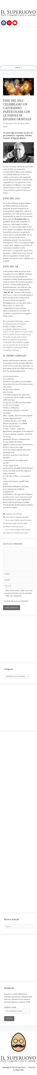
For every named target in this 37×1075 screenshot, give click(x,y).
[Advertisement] (18, 46)
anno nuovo (10, 517)
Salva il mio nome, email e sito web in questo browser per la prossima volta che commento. (18, 593)
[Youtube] (14, 22)
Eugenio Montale (22, 517)
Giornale (8, 514)
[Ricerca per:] (18, 926)
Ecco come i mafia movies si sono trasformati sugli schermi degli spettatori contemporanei (17, 523)
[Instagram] (9, 22)
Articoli (17, 68)
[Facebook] (3, 22)
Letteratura (17, 514)
